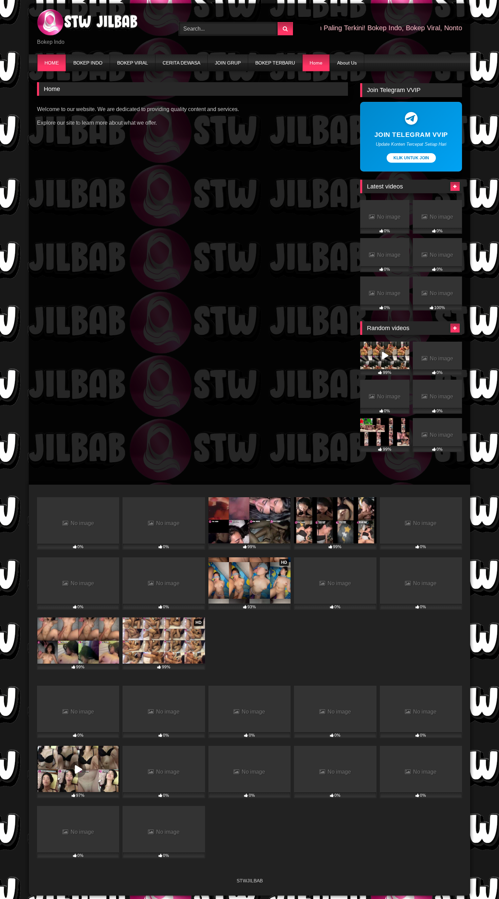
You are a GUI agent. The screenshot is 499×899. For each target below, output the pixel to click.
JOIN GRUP (228, 63)
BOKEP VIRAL (132, 63)
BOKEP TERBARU (275, 63)
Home (316, 63)
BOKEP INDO (88, 63)
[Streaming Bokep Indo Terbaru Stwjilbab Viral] (88, 23)
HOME (51, 63)
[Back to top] (477, 878)
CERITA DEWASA (181, 63)
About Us (347, 63)
